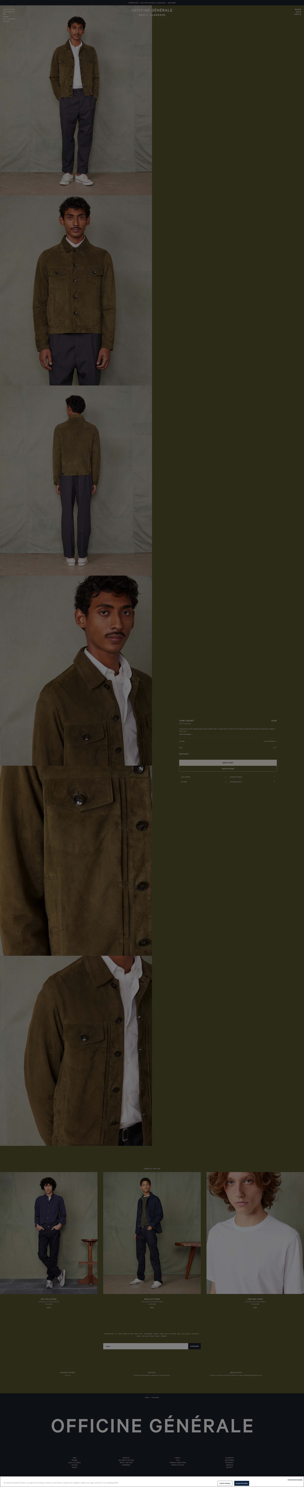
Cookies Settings (224, 1483)
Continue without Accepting (295, 1479)
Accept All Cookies (242, 1483)
